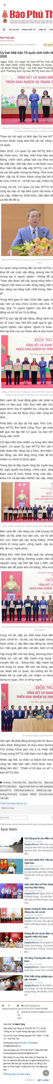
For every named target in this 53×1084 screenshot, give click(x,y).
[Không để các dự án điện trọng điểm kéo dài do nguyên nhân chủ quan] (11, 940)
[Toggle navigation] (4, 5)
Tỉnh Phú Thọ (19, 782)
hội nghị (4, 798)
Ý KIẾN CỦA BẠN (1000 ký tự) (13, 803)
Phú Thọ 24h (14, 30)
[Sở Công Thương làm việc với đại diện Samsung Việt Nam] (11, 965)
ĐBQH (33, 794)
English (5, 1009)
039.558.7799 (25, 1043)
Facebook (12, 1009)
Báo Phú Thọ (35, 782)
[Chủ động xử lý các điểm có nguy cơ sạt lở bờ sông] (11, 845)
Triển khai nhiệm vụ (24, 790)
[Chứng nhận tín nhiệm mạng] (16, 1074)
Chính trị (42, 30)
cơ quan (24, 794)
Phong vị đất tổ (28, 30)
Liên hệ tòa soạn (19, 1013)
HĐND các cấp (43, 790)
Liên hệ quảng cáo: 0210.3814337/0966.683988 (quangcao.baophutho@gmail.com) (36, 1008)
